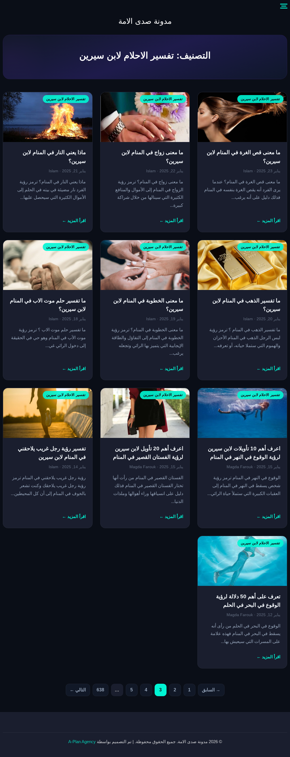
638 (100, 689)
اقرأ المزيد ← (268, 220)
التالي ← (78, 689)
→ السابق (211, 689)
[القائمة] (284, 6)
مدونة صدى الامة (145, 21)
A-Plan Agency (82, 741)
